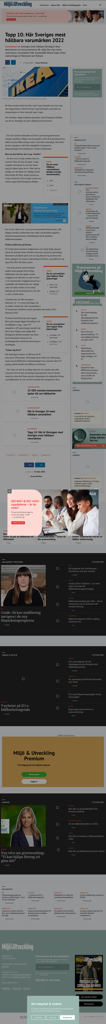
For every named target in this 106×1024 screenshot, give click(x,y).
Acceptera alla (67, 1017)
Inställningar (38, 1017)
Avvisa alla (52, 1017)
